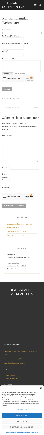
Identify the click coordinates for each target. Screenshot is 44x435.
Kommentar (5, 136)
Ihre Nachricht (8, 59)
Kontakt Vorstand (10, 375)
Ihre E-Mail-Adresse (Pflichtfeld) (15, 43)
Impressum (35, 432)
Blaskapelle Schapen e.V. (13, 5)
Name (5, 167)
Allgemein (16, 98)
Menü (38, 5)
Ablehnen (22, 421)
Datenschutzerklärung (23, 432)
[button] (41, 388)
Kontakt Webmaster (11, 378)
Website (5, 187)
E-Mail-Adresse (5, 177)
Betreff (5, 51)
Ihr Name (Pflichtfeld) (11, 36)
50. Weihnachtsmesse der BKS (17, 236)
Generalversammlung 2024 (16, 231)
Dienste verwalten (21, 410)
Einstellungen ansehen (22, 427)
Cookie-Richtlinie (11, 432)
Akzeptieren (22, 415)
